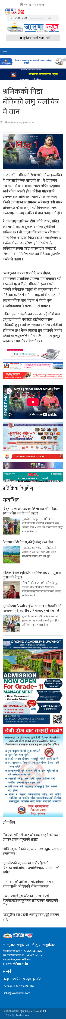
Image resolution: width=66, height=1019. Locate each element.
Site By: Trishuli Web (18, 1015)
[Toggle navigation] (5, 51)
